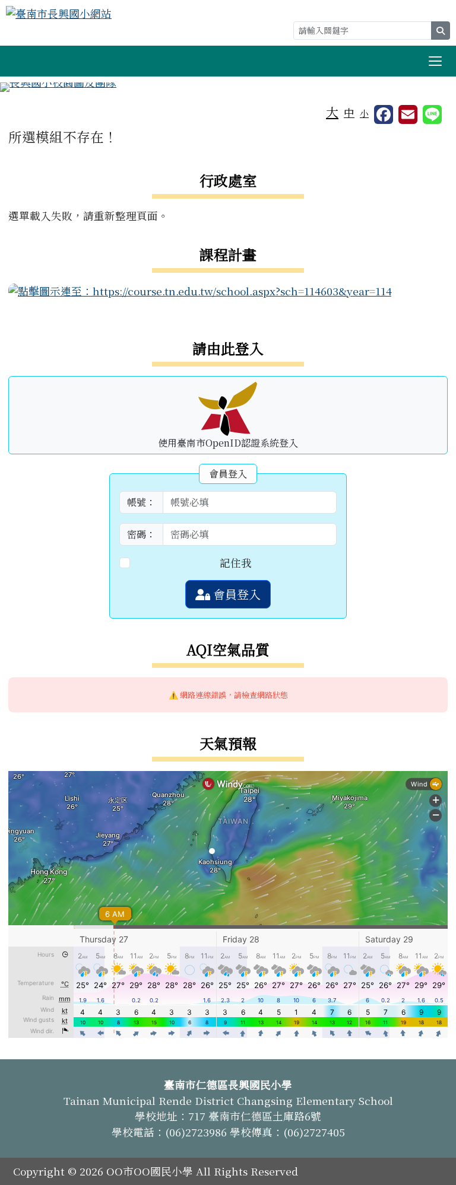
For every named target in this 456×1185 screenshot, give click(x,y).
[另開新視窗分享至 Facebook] (383, 114)
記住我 (236, 562)
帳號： (141, 502)
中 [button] (349, 112)
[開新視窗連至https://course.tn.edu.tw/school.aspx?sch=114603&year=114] (200, 289)
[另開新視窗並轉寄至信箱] (407, 114)
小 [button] (364, 113)
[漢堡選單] (435, 61)
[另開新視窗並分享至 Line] (432, 114)
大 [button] (332, 111)
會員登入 (235, 594)
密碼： (141, 534)
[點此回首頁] (228, 87)
